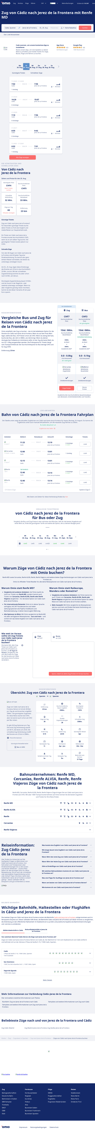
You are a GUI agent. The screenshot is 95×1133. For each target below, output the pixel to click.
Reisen (73, 1089)
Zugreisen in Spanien (20, 1038)
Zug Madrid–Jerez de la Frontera (35, 1028)
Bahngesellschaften (9, 1093)
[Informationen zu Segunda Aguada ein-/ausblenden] (90, 972)
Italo (3, 1114)
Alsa (26, 1105)
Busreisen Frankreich (32, 1111)
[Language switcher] (54, 3)
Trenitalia (5, 1105)
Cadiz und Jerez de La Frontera (64, 917)
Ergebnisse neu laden (46, 428)
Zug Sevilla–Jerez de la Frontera (58, 1028)
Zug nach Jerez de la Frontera (40, 1038)
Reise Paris (75, 1099)
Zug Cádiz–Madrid (7, 1028)
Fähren (33, 3)
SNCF (4, 1108)
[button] (44, 28)
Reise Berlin (75, 1096)
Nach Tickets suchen (9, 189)
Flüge (27, 3)
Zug (14, 3)
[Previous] (19, 536)
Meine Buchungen (67, 3)
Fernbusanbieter (31, 1093)
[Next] (58, 66)
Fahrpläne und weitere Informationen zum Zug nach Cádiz (68, 1002)
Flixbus (27, 1102)
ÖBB (3, 1111)
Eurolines (28, 1099)
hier (66, 497)
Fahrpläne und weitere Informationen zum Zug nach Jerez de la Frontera (24, 1006)
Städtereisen (75, 1093)
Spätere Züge (84, 490)
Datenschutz (54, 1127)
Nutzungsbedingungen (38, 1127)
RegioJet (28, 1096)
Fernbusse (29, 1089)
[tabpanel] (63, 660)
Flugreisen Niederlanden (57, 1102)
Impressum (23, 1127)
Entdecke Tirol (76, 1102)
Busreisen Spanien (31, 1114)
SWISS (50, 1093)
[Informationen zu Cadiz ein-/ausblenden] (90, 953)
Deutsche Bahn (7, 1096)
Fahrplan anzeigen (9, 213)
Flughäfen (51, 1099)
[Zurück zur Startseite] (7, 3)
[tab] (18, 73)
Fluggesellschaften (55, 1096)
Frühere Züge (11, 490)
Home (3, 1038)
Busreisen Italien (31, 1108)
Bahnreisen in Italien (9, 1099)
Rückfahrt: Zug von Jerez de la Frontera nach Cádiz (20, 1002)
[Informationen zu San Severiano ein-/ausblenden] (90, 963)
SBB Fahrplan (7, 1102)
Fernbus (20, 3)
